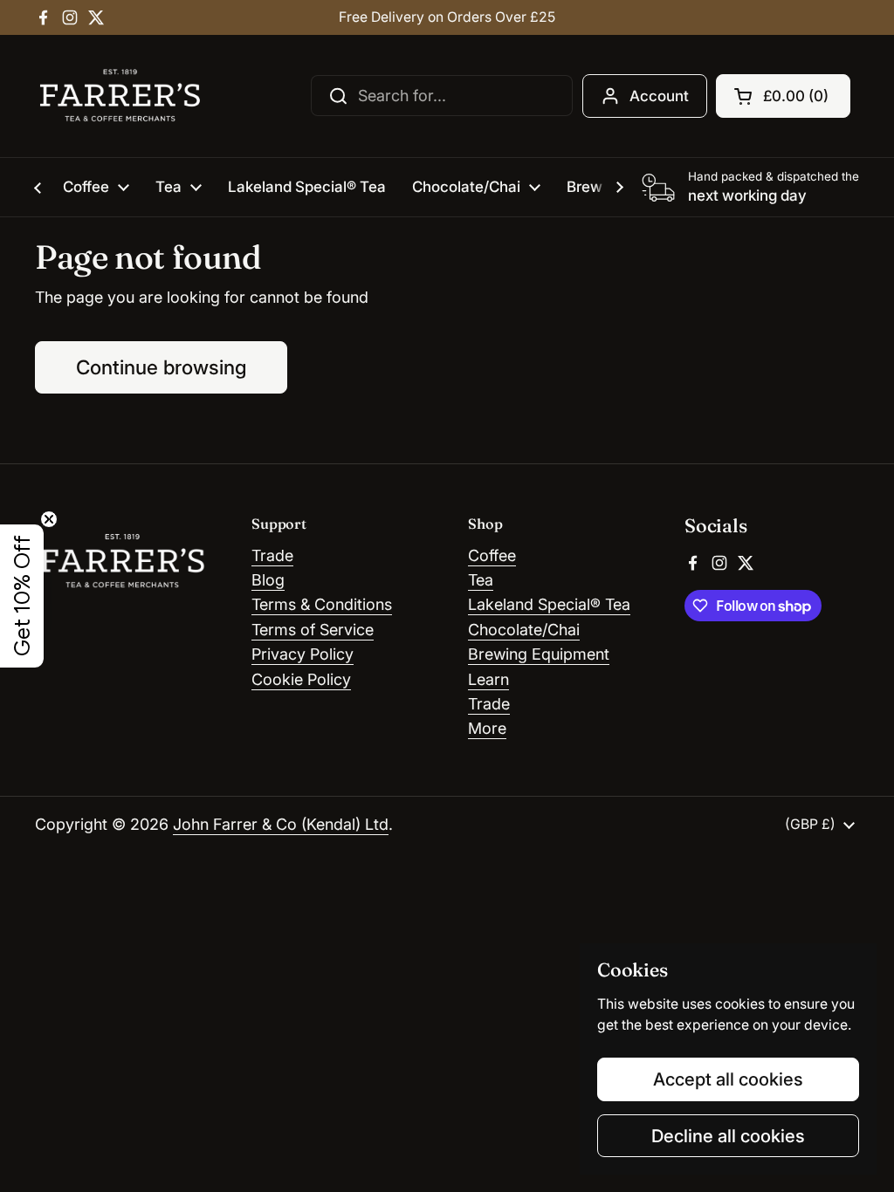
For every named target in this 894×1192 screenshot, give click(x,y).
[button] (783, 96)
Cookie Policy (301, 679)
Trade (272, 555)
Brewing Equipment (538, 654)
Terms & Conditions (321, 604)
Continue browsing (161, 367)
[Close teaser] (49, 519)
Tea (480, 580)
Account (659, 96)
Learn (488, 679)
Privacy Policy (302, 654)
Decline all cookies (728, 1136)
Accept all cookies (728, 1079)
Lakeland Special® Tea (549, 604)
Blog (268, 580)
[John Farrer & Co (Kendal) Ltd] (120, 96)
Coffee (492, 555)
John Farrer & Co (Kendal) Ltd (281, 824)
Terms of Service (312, 629)
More (487, 728)
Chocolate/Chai (524, 629)
